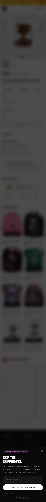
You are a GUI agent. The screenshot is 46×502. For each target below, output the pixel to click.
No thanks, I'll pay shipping (23, 498)
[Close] (23, 251)
